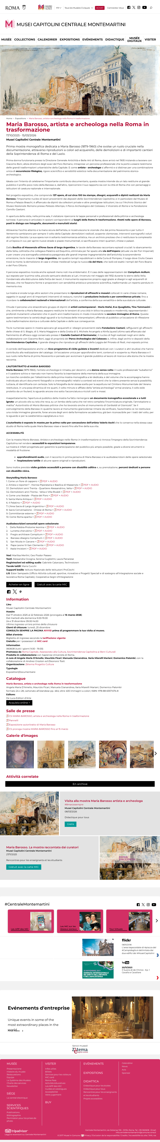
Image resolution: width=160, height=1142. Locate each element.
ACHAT (99, 8)
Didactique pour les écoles (96, 1085)
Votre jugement (53, 1094)
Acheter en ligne (19, 584)
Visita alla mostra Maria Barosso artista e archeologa (104, 801)
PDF (44, 481)
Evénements (92, 39)
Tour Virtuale (116, 929)
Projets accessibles (92, 1098)
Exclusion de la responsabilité (105, 1135)
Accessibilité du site (138, 1135)
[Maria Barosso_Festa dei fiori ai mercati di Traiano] (113, 754)
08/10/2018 (139, 949)
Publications (13, 1112)
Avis (124, 1069)
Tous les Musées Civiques (77, 8)
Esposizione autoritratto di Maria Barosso (32, 724)
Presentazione (14, 1068)
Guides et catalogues (56, 1089)
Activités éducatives (55, 1083)
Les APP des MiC (19, 929)
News (125, 1066)
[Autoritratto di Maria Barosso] (20, 754)
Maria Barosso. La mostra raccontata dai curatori (42, 847)
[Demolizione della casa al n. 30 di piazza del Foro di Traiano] (51, 760)
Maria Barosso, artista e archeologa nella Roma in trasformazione (44, 683)
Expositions (70, 39)
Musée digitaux (134, 39)
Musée (6, 39)
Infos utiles (50, 1068)
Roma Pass (50, 1080)
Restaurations (14, 1074)
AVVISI (48, 630)
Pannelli (13, 720)
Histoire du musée (16, 1071)
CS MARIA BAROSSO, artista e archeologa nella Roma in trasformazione (49, 716)
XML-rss (152, 1135)
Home (9, 118)
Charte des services (16, 1083)
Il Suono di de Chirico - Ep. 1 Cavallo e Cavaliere (136, 971)
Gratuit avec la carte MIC (52, 584)
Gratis (70, 824)
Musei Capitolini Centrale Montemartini (71, 24)
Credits (124, 1135)
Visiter (150, 39)
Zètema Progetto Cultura (39, 664)
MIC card (42, 641)
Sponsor (126, 1073)
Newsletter (12, 1086)
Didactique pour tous (94, 1089)
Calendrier (47, 39)
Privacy (87, 1135)
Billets (48, 1071)
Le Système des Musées (19, 1080)
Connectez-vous (115, 8)
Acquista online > (19, 702)
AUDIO (54, 481)
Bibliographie (14, 1115)
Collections (24, 39)
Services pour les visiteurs (58, 1074)
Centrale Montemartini (35, 1134)
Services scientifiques (17, 1107)
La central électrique (17, 1098)
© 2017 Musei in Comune (69, 1135)
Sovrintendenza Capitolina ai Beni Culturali (91, 651)
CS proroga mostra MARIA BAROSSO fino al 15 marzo (38, 729)
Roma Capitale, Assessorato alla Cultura (44, 651)
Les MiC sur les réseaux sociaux (68, 927)
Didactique (114, 39)
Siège (11, 1093)
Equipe (10, 1077)
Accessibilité (51, 1092)
